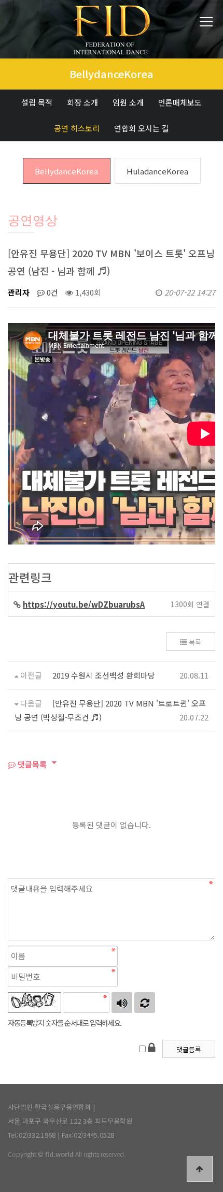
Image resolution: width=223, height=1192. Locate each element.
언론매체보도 (180, 102)
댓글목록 (31, 764)
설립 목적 (36, 102)
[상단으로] (200, 1169)
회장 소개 (82, 102)
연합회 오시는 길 (141, 128)
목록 (194, 642)
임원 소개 (128, 102)
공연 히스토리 (77, 128)
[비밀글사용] (151, 1047)
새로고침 (144, 1002)
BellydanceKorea (66, 171)
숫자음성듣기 (122, 1002)
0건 (51, 292)
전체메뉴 (206, 22)
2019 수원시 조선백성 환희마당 (103, 675)
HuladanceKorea (157, 171)
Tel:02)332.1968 (31, 1135)
